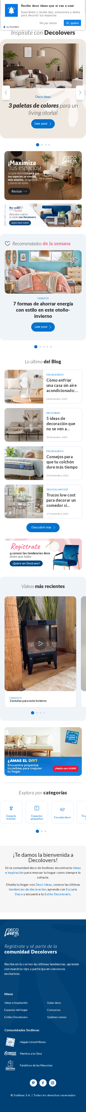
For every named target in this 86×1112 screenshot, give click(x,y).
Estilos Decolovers (16, 1017)
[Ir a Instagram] (52, 1082)
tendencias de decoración (27, 889)
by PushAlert (13, 26)
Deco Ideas (44, 884)
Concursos (54, 1010)
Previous (6, 93)
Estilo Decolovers (58, 894)
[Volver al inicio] (11, 932)
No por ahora (48, 23)
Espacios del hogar (16, 1010)
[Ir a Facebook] (43, 1082)
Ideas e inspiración (16, 1002)
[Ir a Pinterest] (33, 1082)
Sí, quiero (72, 23)
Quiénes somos (57, 1017)
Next (80, 93)
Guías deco (54, 1002)
